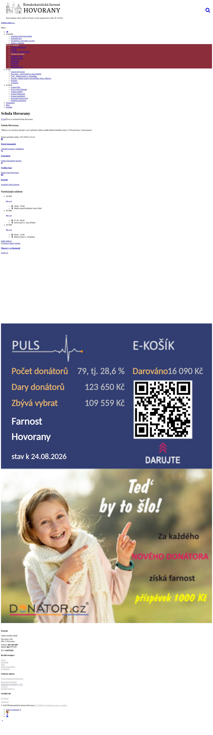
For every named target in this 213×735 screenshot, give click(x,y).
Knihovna (15, 65)
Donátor (14, 81)
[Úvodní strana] (7, 32)
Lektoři (14, 50)
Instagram (5, 702)
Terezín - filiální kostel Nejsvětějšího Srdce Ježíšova (31, 78)
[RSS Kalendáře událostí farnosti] (7, 712)
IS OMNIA (40, 705)
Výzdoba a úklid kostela (20, 52)
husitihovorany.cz (8, 689)
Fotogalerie (10, 103)
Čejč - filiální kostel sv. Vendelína (24, 76)
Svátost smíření (17, 92)
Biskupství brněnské (9, 682)
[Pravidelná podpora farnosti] (106, 622)
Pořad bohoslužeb (8, 667)
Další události (6, 241)
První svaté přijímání (19, 89)
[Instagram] (7, 716)
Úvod (3, 119)
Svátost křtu (15, 87)
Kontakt (9, 107)
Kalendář (4, 662)
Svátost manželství (18, 96)
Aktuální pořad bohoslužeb (21, 36)
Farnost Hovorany (18, 72)
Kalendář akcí (16, 38)
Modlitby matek (17, 58)
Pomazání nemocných (19, 98)
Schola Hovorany (18, 54)
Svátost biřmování (18, 94)
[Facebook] (7, 714)
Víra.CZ (4, 686)
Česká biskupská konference (12, 679)
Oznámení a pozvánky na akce (23, 41)
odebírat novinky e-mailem (56, 705)
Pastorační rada (17, 67)
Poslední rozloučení (18, 101)
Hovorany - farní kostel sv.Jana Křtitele (26, 74)
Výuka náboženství (18, 47)
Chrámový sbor (17, 56)
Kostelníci (15, 63)
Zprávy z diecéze (17, 43)
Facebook (5, 698)
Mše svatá (9, 201)
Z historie (14, 83)
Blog (8, 105)
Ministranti (15, 61)
